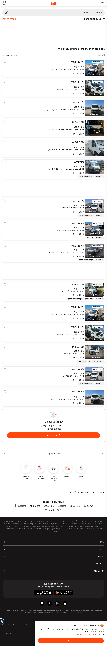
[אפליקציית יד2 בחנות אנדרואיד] (57, 603)
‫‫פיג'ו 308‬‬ (22, 506)
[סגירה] (37, 624)
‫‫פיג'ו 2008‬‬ (75, 506)
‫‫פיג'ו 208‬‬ (62, 506)
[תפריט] (102, 3)
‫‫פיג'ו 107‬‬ (59, 510)
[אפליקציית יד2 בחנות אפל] (65, 603)
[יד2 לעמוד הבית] (53, 3)
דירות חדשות (10, 633)
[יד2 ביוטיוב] (42, 603)
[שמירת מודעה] (5, 62)
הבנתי (70, 640)
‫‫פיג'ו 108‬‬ (48, 510)
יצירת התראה (8, 19)
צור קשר (24, 624)
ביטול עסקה (10, 624)
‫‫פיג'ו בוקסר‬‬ (35, 506)
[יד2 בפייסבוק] (49, 603)
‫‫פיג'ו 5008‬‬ (49, 506)
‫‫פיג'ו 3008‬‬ (88, 506)
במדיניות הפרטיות (87, 634)
